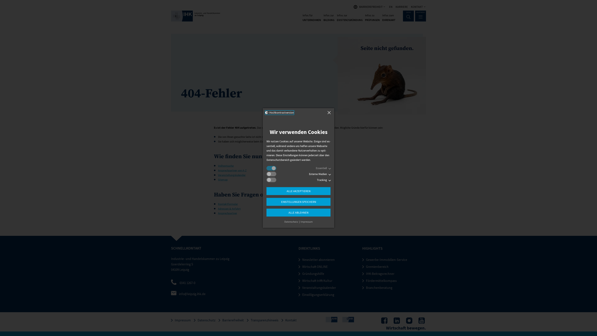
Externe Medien (318, 174)
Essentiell (321, 168)
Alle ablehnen (298, 212)
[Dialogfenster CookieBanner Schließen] (330, 113)
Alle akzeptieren (298, 191)
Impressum (307, 221)
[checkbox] (271, 168)
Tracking (322, 180)
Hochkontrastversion (281, 112)
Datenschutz (291, 221)
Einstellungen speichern (298, 202)
